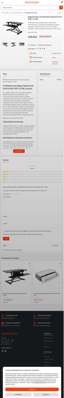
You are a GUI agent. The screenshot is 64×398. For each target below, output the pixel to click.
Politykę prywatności (40, 382)
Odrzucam (46, 394)
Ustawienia (18, 394)
